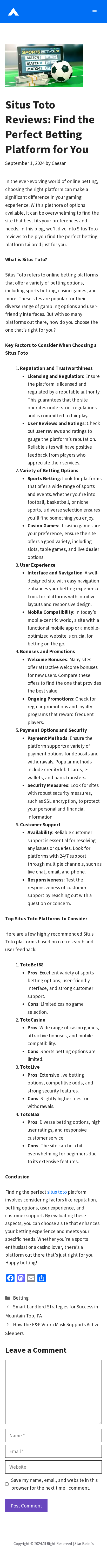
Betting (21, 1298)
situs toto (57, 1192)
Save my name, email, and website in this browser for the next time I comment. (54, 1484)
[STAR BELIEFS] (13, 11)
